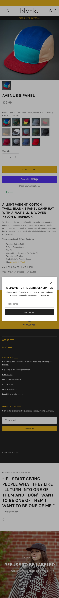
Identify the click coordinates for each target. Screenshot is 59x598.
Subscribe (29, 312)
